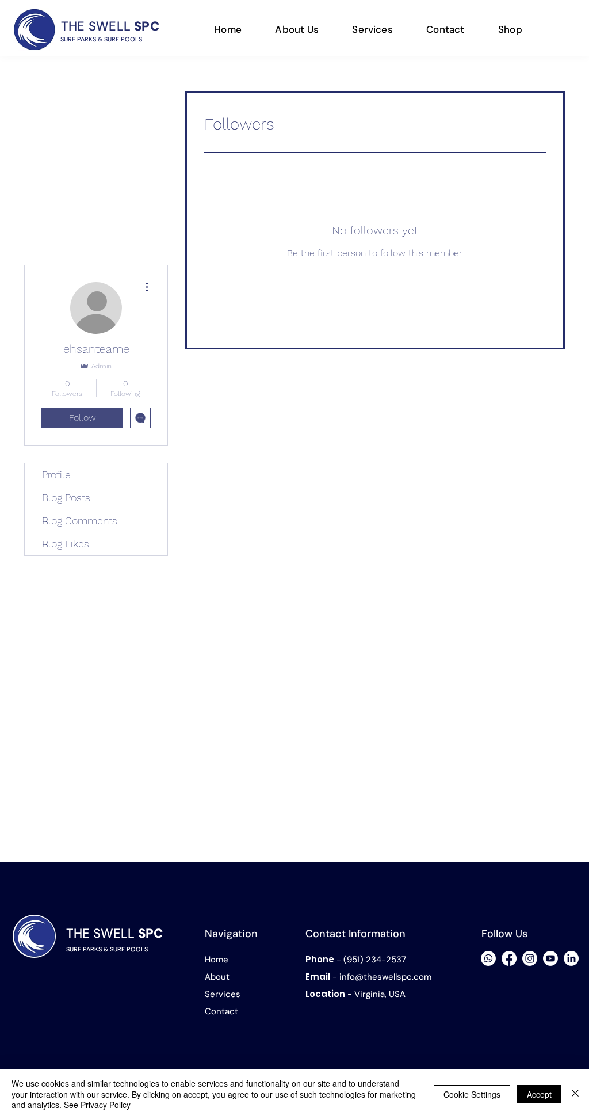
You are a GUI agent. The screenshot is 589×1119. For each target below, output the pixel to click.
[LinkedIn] (571, 958)
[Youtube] (550, 958)
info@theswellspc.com (385, 977)
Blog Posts (66, 498)
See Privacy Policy (97, 1104)
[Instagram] (529, 958)
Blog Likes (65, 544)
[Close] (575, 1094)
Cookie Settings (471, 1094)
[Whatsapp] (488, 958)
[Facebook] (509, 958)
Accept (539, 1094)
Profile (56, 475)
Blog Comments (79, 521)
